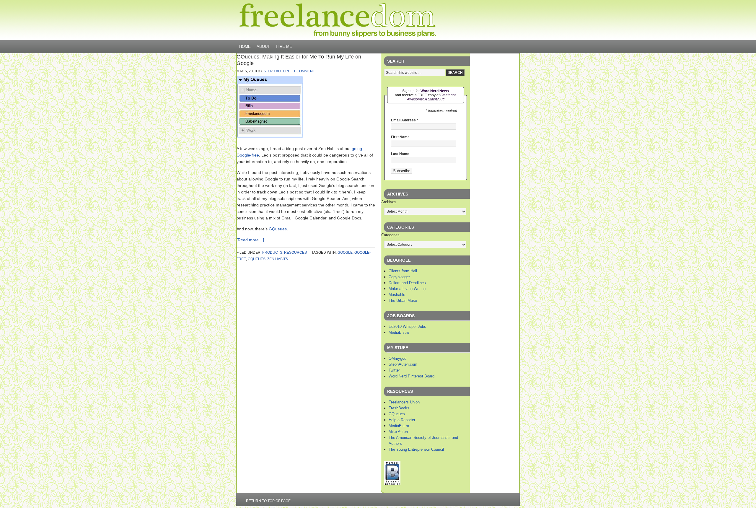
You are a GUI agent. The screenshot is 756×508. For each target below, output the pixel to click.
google (345, 252)
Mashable (397, 294)
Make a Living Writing (407, 288)
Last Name (400, 154)
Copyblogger (399, 277)
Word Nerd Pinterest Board (411, 376)
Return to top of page (268, 501)
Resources (295, 252)
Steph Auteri (276, 71)
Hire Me (284, 46)
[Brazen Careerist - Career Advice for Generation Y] (392, 484)
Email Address (404, 120)
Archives (388, 202)
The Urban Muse (403, 300)
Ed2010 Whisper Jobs (407, 326)
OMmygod (397, 358)
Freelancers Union (404, 402)
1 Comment (304, 71)
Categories (390, 235)
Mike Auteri (398, 431)
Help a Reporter (402, 420)
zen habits (277, 259)
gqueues (256, 259)
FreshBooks (399, 408)
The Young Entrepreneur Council (416, 449)
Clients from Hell (403, 271)
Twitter (394, 370)
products (272, 252)
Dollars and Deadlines (407, 283)
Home (245, 46)
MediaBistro (399, 332)
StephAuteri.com (403, 364)
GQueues (278, 229)
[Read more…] (250, 239)
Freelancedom (337, 20)
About (263, 46)
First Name (400, 137)
